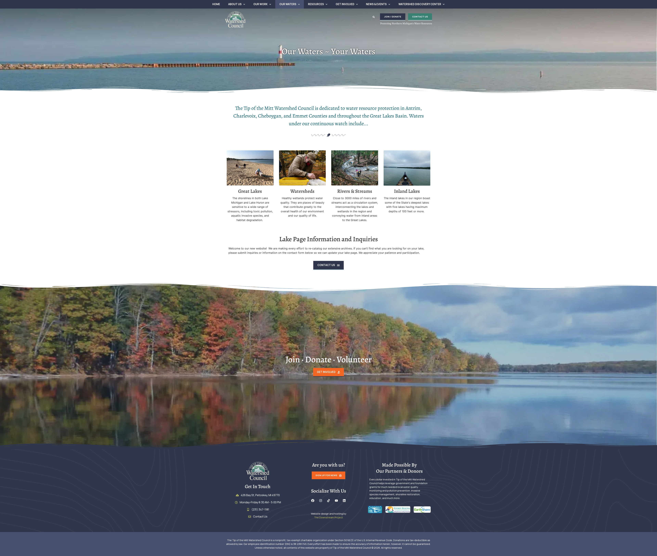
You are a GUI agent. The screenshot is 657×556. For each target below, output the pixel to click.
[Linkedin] (344, 500)
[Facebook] (313, 500)
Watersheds (302, 191)
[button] (373, 17)
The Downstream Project (328, 517)
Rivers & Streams (354, 191)
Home (216, 4)
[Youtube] (336, 500)
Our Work (260, 4)
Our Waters (287, 4)
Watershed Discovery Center (419, 4)
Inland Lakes (407, 191)
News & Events (376, 4)
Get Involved (345, 4)
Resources (316, 4)
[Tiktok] (328, 500)
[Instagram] (321, 500)
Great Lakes (250, 191)
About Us (235, 4)
